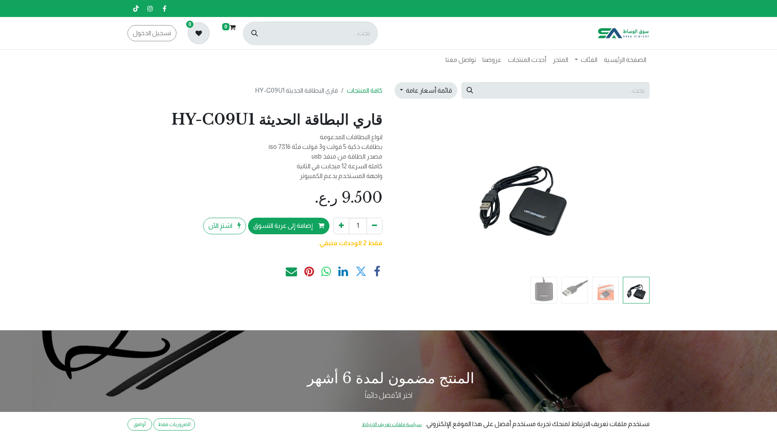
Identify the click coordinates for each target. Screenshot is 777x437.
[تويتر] (361, 271)
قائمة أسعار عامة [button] (428, 90)
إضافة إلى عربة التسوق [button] (283, 225)
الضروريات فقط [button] (174, 424)
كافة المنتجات (364, 90)
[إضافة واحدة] (341, 226)
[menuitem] (625, 60)
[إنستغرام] (150, 8)
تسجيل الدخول (152, 33)
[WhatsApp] (326, 271)
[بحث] (254, 33)
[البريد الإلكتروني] (291, 271)
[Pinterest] (309, 271)
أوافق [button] (140, 424)
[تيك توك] (136, 8)
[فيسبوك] (164, 8)
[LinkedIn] (343, 271)
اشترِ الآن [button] (221, 225)
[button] (630, 192)
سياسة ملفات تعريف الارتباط (392, 424)
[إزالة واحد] (374, 226)
